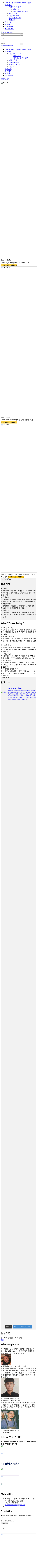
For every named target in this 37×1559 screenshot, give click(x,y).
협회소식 (8, 22)
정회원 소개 (9, 26)
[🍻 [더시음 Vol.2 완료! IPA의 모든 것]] (18, 1057)
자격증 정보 (9, 29)
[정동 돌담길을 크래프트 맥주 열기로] (18, 942)
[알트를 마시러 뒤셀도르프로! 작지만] (18, 821)
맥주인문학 (13, 13)
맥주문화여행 (14, 16)
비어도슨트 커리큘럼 (20, 11)
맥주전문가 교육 (15, 7)
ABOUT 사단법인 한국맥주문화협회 (18, 3)
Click (2, 1340)
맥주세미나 (13, 20)
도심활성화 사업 (15, 18)
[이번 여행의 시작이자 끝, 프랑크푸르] (18, 742)
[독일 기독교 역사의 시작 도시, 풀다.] (18, 790)
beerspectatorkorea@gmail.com (15, 1505)
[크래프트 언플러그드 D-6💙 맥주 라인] (18, 1024)
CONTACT (5, 79)
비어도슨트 (17, 9)
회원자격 (8, 24)
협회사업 (8, 5)
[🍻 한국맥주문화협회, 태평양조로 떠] (18, 1195)
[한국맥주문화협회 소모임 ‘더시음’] (18, 716)
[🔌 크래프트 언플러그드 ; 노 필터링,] (18, 1118)
